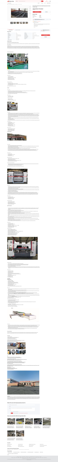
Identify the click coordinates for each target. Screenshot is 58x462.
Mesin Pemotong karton (31, 445)
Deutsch (27, 457)
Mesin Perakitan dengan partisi (21, 446)
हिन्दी (36, 457)
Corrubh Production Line (20, 444)
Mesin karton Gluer (41, 444)
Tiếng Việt (42, 457)
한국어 (33, 457)
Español (16, 457)
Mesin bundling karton (9, 446)
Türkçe (40, 457)
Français (20, 457)
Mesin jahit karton (9, 445)
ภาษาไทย (38, 457)
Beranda (8, 4)
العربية (31, 457)
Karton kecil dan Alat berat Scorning (43, 445)
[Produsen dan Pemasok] (10, 1)
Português (18, 457)
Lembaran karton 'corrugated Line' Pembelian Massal (13, 453)
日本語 (35, 457)
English (14, 457)
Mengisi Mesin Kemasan (9, 444)
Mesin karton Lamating (20, 445)
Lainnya (8, 454)
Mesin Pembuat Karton (20, 4)
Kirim (11, 413)
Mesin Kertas (16, 4)
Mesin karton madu (31, 446)
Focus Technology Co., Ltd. (27, 458)
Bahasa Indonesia (45, 457)
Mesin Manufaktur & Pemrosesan (12, 4)
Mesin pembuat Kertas (42, 446)
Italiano (25, 457)
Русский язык (23, 457)
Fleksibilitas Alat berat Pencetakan (32, 444)
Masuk (50, 1)
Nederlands (30, 457)
